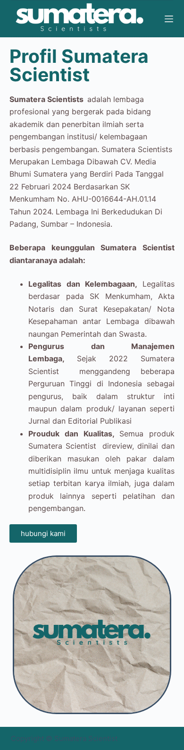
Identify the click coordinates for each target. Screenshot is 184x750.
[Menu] (169, 19)
